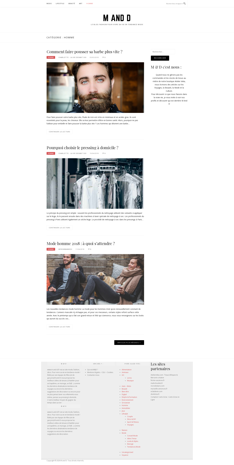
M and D (117, 18)
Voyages (130, 425)
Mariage (130, 444)
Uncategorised (127, 452)
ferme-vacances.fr (158, 380)
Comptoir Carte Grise (159, 397)
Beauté (72, 3)
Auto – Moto (126, 386)
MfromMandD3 (65, 249)
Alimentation (126, 369)
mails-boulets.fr (157, 383)
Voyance (125, 455)
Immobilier (126, 408)
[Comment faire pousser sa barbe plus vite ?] (95, 87)
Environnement (127, 400)
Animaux (125, 372)
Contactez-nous (93, 375)
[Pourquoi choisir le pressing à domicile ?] (95, 183)
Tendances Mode (133, 447)
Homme (89, 3)
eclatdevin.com (156, 391)
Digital (124, 394)
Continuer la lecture (59, 132)
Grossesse (126, 403)
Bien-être (125, 391)
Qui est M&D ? (92, 369)
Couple (130, 416)
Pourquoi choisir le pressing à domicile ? (82, 147)
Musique (130, 380)
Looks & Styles (132, 441)
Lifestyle (60, 3)
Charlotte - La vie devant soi (72, 57)
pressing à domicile (68, 397)
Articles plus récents (128, 343)
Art (80, 3)
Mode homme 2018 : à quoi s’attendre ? (81, 243)
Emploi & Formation (129, 397)
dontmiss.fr (155, 394)
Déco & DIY (131, 419)
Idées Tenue (131, 438)
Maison (124, 430)
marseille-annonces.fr (159, 389)
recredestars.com (157, 386)
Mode (49, 3)
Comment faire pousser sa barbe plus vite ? (84, 51)
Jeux (123, 411)
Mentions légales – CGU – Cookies (100, 372)
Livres (129, 378)
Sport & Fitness (133, 422)
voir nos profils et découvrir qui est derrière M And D (169, 100)
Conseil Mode (132, 436)
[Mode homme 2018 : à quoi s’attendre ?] (95, 279)
